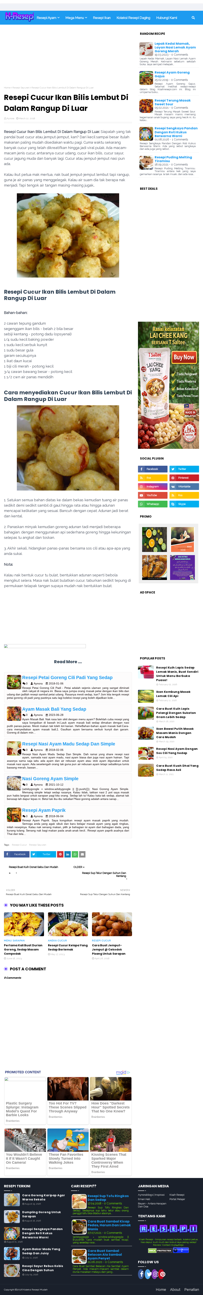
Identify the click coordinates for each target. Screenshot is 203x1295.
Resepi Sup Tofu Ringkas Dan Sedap (108, 1198)
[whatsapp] (153, 504)
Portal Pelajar (177, 1199)
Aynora (10, 118)
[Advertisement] (68, 58)
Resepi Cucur (19, 844)
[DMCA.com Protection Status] (160, 1252)
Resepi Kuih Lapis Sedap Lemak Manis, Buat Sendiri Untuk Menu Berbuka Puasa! (177, 674)
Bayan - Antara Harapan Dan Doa (152, 1205)
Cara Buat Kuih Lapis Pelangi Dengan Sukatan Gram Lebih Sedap (176, 713)
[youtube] (153, 495)
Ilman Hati (144, 1199)
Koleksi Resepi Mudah (35, 1289)
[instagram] (153, 486)
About (175, 1289)
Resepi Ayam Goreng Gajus (172, 74)
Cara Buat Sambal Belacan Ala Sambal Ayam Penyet (105, 1255)
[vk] (184, 486)
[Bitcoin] (154, 540)
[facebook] (153, 469)
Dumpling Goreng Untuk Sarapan (41, 1214)
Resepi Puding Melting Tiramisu (173, 159)
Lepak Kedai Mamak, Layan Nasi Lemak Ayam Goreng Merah (175, 47)
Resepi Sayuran (21, 87)
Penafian (191, 1289)
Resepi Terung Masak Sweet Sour (173, 102)
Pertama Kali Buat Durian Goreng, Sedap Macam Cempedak (23, 949)
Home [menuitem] (19, 18)
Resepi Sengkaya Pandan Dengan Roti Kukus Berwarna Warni (176, 132)
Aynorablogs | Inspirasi (151, 1194)
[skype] (184, 504)
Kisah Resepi (176, 1194)
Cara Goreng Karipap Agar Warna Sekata (43, 1197)
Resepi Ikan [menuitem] (102, 18)
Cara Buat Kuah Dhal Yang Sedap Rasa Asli (177, 768)
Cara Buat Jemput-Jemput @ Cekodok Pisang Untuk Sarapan (108, 949)
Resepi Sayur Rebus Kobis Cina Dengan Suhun (42, 1268)
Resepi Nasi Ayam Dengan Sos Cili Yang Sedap (177, 751)
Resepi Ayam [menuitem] (46, 18)
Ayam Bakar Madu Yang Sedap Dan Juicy (41, 1251)
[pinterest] (184, 477)
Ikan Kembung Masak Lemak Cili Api (173, 694)
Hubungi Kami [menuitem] (166, 18)
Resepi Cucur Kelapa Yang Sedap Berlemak (68, 947)
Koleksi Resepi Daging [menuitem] (133, 18)
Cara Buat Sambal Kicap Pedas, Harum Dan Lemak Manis (109, 1225)
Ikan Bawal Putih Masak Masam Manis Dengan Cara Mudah (175, 733)
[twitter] (184, 469)
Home (7, 87)
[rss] (153, 477)
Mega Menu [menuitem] (74, 18)
